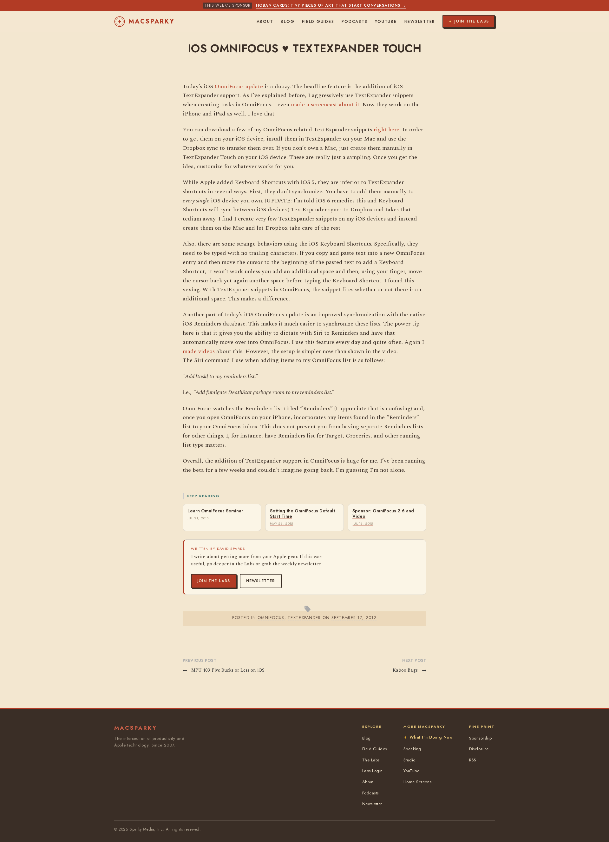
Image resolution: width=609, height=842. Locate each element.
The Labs (371, 760)
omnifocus (271, 618)
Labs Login (372, 771)
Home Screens (417, 782)
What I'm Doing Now (431, 737)
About (265, 21)
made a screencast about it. (326, 104)
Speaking (412, 749)
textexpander (304, 618)
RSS (472, 760)
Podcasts (354, 21)
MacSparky (151, 21)
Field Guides (318, 21)
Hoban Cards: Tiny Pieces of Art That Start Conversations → (331, 5)
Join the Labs (213, 581)
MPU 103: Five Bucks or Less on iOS (224, 670)
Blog (287, 21)
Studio (409, 760)
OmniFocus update (239, 86)
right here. (387, 129)
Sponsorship (480, 738)
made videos (199, 351)
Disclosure (478, 749)
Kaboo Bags (409, 670)
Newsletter (260, 581)
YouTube (385, 21)
